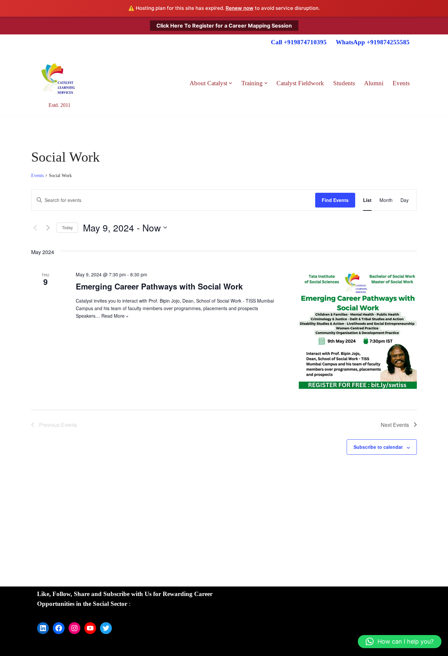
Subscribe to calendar (378, 447)
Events (401, 83)
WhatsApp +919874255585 (373, 42)
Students (344, 83)
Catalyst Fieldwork (300, 83)
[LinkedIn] (43, 628)
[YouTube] (90, 628)
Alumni (373, 83)
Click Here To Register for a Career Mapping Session (224, 25)
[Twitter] (106, 628)
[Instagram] (74, 628)
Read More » (115, 315)
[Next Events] (48, 227)
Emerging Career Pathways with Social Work (159, 286)
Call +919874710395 (299, 42)
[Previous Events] (35, 227)
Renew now (240, 8)
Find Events (335, 200)
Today (67, 227)
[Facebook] (59, 628)
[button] (230, 83)
